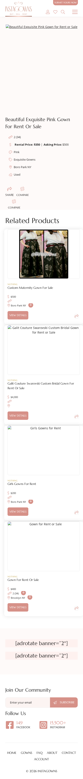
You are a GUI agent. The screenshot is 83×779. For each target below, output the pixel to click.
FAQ (39, 753)
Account (41, 759)
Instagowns (47, 771)
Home (11, 753)
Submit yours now (65, 2)
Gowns (26, 753)
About (52, 753)
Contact (69, 753)
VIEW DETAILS (18, 315)
